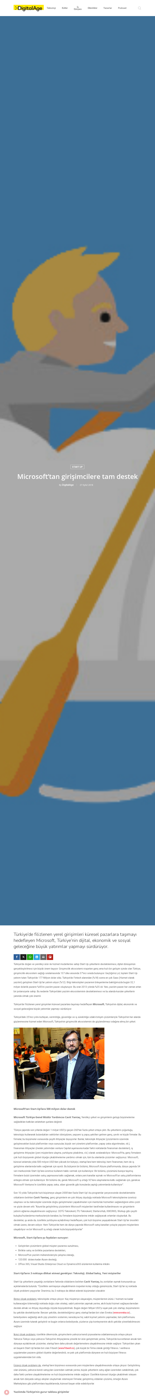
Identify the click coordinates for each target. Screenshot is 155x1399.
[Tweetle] (23, 957)
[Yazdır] (43, 957)
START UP (77, 467)
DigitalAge (68, 484)
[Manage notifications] (6, 1392)
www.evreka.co (121, 1312)
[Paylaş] (17, 957)
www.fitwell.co (66, 1348)
